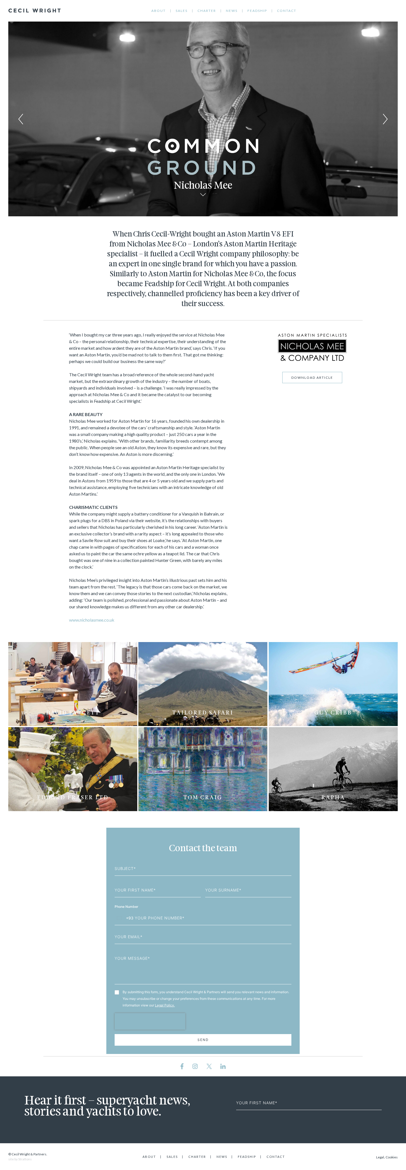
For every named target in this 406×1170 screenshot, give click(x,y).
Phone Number (127, 907)
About (158, 11)
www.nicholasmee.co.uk (91, 619)
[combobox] (124, 918)
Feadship (257, 11)
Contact (286, 11)
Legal (380, 1157)
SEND (203, 1040)
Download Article (312, 377)
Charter (206, 11)
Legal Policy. (165, 1005)
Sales (182, 11)
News (232, 11)
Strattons (25, 1159)
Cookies (392, 1157)
